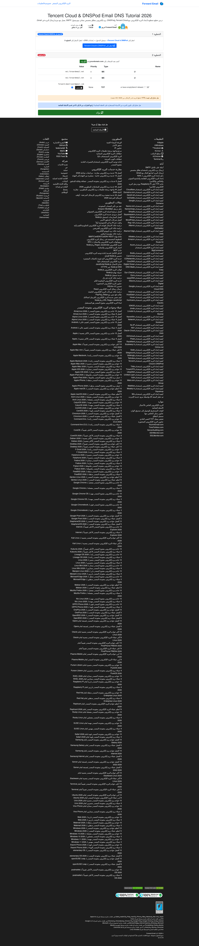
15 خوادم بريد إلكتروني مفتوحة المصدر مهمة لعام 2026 (98, 724)
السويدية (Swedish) (45, 201)
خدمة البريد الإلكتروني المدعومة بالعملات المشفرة (102, 258)
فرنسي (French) (43, 159)
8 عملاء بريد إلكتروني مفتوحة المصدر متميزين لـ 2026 (99, 562)
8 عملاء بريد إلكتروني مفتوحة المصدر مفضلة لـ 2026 (97, 399)
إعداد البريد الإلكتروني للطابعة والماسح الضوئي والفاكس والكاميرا (145, 179)
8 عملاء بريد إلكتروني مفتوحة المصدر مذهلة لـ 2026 (98, 474)
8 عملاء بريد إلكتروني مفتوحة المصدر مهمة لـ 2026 (98, 601)
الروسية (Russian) (42, 195)
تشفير (78, 88)
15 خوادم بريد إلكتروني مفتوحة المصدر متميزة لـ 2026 (96, 363)
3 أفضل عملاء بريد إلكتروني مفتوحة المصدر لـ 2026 (96, 518)
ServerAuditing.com (155, 430)
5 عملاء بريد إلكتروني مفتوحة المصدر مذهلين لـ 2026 (97, 580)
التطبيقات (158, 138)
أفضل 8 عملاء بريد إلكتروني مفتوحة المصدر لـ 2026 (97, 314)
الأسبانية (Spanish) (42, 198)
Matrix (62, 150)
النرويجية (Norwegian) (44, 184)
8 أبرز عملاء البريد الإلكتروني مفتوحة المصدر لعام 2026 (97, 661)
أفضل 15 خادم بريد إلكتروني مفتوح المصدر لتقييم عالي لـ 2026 (97, 323)
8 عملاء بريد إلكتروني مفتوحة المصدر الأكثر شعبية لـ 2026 (96, 441)
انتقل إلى (49, 34)
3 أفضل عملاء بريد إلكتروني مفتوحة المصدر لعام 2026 (96, 746)
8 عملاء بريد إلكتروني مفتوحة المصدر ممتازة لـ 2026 (98, 463)
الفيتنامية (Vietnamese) (44, 216)
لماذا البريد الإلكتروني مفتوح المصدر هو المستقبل (103, 302)
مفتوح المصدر (116, 164)
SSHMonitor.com (156, 432)
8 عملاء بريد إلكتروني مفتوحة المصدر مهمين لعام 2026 (98, 730)
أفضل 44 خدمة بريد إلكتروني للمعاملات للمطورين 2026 (100, 186)
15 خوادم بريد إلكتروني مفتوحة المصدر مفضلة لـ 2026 (96, 396)
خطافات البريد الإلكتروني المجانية (109, 153)
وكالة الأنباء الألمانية (60, 184)
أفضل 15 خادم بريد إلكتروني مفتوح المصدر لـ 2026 (98, 311)
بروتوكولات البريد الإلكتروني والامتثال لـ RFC (105, 242)
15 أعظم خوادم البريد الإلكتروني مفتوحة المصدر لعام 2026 (97, 705)
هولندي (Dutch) (44, 152)
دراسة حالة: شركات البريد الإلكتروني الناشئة (105, 291)
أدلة (161, 163)
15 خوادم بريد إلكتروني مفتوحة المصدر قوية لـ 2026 (98, 408)
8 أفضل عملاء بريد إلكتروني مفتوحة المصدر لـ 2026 (98, 618)
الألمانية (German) (42, 161)
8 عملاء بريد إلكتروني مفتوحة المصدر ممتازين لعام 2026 (97, 678)
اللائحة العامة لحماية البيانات (60, 179)
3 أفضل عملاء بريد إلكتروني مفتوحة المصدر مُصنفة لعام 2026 (97, 768)
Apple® (160, 142)
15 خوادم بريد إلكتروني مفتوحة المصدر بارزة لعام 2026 (97, 683)
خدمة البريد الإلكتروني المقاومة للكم (108, 280)
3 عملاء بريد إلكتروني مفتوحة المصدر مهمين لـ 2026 (96, 842)
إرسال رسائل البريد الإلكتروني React (108, 289)
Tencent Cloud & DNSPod (118, 40)
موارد (160, 401)
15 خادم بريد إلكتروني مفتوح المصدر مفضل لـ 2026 (98, 484)
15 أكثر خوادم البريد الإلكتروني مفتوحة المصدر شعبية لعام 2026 (97, 633)
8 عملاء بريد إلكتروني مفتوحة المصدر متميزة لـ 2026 (97, 457)
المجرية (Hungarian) (44, 167)
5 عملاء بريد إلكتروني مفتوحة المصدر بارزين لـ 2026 (100, 819)
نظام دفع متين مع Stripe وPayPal (109, 294)
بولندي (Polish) (44, 188)
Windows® (158, 145)
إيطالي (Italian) (44, 176)
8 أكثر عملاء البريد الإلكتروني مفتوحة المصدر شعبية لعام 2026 (97, 638)
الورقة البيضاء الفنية (114, 142)
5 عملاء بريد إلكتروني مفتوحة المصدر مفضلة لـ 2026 (97, 489)
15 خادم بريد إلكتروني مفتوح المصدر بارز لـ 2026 (97, 571)
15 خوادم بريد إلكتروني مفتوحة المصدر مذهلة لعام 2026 (99, 694)
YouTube (61, 153)
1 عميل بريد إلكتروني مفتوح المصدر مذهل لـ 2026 (97, 385)
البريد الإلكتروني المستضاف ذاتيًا (109, 156)
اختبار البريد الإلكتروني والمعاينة (110, 247)
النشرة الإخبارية (59, 142)
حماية (65, 170)
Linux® (158, 150)
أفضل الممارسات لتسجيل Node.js (108, 217)
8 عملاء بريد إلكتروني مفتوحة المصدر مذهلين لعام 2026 (99, 699)
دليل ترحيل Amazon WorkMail (110, 208)
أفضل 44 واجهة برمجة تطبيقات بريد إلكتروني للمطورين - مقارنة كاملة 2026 (97, 191)
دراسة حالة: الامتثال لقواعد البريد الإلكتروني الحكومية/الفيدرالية (98, 225)
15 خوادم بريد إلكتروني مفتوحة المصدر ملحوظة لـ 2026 (96, 374)
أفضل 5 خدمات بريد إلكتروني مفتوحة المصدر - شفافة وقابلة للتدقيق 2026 (96, 182)
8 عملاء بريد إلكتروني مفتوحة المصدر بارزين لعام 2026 (97, 688)
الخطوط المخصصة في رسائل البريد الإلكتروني (104, 239)
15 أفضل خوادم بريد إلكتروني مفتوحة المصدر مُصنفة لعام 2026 (97, 622)
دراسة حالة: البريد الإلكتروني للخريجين (107, 228)
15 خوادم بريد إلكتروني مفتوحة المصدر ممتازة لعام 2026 (97, 676)
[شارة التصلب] (159, 907)
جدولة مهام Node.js (114, 272)
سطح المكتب (156, 153)
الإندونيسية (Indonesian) (44, 172)
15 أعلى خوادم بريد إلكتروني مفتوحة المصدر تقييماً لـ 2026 (97, 345)
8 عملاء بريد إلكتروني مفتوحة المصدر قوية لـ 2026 (99, 410)
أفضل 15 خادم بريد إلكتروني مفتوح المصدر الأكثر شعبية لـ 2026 (97, 334)
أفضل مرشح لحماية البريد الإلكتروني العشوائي (104, 211)
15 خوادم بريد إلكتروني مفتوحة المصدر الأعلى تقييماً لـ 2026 (98, 431)
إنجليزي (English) (43, 154)
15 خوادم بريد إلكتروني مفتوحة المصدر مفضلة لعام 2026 (97, 713)
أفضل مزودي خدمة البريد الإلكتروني (108, 214)
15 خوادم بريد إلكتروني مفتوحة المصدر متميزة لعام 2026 (96, 666)
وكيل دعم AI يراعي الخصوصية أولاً (109, 222)
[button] (72, 87)
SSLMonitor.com (156, 435)
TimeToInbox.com (156, 427)
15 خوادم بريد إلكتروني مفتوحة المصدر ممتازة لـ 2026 (97, 369)
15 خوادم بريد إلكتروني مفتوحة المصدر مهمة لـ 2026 (98, 402)
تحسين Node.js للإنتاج (113, 255)
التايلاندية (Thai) (43, 205)
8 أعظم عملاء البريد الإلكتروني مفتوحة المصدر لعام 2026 (96, 709)
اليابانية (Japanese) (42, 178)
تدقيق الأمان (117, 145)
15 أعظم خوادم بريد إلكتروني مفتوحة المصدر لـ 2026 (98, 390)
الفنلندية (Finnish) (43, 157)
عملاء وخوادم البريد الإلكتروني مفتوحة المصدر (99, 307)
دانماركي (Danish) (42, 149)
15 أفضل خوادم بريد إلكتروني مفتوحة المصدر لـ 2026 (97, 413)
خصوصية (47, 3)
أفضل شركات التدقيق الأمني (111, 220)
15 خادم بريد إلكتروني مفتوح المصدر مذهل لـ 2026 (96, 576)
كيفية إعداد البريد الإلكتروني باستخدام (144, 189)
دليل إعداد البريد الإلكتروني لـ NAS (150, 175)
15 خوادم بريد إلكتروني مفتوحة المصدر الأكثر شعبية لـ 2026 (96, 438)
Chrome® (157, 156)
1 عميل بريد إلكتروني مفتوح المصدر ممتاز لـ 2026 (98, 372)
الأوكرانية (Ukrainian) (45, 211)
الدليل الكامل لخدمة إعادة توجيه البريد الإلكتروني (103, 253)
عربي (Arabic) (44, 142)
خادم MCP (117, 250)
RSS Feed (60, 156)
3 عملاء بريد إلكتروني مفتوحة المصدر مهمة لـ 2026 (98, 405)
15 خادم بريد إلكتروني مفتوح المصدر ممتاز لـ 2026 (98, 565)
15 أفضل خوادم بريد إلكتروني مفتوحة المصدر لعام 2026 (98, 741)
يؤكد (82, 61)
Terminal (157, 159)
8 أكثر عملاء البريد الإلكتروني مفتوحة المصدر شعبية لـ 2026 (97, 544)
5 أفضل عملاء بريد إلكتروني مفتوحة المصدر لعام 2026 (96, 757)
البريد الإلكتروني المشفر (61, 3)
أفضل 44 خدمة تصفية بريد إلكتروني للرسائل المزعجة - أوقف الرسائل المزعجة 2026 (99, 196)
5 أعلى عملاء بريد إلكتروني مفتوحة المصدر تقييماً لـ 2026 (96, 351)
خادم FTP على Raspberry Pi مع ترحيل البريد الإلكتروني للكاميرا (146, 185)
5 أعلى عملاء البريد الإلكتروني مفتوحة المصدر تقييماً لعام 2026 (96, 790)
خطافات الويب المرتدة (113, 159)
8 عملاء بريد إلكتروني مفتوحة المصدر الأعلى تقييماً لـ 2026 (96, 435)
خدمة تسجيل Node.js (113, 275)
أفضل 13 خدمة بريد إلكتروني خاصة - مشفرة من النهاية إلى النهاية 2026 (97, 177)
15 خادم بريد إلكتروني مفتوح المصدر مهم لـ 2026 (97, 495)
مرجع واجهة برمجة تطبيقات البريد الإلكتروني (105, 150)
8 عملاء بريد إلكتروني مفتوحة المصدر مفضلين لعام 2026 (97, 719)
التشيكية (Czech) (43, 147)
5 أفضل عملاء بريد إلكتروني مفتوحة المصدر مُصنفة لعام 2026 (98, 627)
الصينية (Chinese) (43, 145)
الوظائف (64, 192)
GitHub (62, 145)
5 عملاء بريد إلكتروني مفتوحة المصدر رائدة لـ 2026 (96, 361)
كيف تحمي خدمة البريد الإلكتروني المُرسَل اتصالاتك (102, 297)
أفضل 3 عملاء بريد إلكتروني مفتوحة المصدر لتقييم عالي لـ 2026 (96, 329)
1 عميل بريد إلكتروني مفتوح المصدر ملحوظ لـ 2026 (97, 377)
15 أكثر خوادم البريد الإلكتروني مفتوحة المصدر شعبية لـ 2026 (96, 539)
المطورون (117, 138)
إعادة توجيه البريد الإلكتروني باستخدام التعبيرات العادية (101, 161)
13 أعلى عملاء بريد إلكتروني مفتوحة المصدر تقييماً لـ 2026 (96, 446)
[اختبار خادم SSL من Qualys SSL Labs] (154, 888)
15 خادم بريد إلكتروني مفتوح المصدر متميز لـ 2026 (100, 560)
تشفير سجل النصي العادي (151, 419)
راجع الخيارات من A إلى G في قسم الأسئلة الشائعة (75, 105)
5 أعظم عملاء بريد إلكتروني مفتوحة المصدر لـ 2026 (96, 394)
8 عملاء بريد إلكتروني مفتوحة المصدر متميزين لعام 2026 (96, 672)
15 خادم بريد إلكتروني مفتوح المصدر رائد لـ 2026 (98, 554)
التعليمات (40, 3)
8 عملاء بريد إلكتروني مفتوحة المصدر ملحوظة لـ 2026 (98, 468)
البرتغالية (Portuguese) (44, 191)
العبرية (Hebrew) (43, 164)
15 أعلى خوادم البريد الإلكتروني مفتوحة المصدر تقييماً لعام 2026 (100, 644)
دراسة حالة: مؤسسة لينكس (111, 233)
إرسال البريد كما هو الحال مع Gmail (149, 173)
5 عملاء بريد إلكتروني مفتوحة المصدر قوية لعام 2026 (99, 737)
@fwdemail (60, 148)
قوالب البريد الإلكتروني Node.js (110, 269)
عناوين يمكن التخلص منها (153, 413)
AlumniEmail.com (156, 424)
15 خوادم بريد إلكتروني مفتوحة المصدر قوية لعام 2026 (98, 734)
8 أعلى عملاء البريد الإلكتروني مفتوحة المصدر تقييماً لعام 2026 (100, 649)
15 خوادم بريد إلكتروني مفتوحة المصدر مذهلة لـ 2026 (98, 381)
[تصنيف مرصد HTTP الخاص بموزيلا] (133, 888)
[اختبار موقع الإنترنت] (150, 895)
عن (66, 167)
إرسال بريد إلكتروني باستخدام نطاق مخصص (146, 170)
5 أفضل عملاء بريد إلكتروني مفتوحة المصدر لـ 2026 (97, 416)
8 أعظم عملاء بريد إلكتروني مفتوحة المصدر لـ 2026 (96, 479)
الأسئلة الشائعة (99, 129)
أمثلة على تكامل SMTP (154, 167)
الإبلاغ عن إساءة (62, 186)
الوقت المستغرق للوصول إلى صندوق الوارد (147, 410)
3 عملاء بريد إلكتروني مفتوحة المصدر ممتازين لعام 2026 (97, 813)
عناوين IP (118, 148)
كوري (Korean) (43, 181)
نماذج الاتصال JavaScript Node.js (109, 264)
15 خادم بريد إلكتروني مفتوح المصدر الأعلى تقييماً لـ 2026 (99, 528)
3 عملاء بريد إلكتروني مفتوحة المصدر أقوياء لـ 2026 (96, 847)
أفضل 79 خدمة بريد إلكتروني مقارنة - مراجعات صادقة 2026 (99, 173)
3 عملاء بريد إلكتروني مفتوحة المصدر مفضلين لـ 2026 (96, 836)
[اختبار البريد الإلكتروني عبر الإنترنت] (127, 895)
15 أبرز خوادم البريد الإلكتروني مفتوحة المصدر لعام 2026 (96, 655)
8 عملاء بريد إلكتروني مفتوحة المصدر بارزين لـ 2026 (96, 573)
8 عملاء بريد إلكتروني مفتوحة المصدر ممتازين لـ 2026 (97, 568)
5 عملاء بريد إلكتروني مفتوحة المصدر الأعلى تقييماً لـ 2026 (99, 533)
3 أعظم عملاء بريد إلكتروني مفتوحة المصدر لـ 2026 (98, 831)
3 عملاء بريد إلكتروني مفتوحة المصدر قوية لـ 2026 (96, 511)
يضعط (65, 189)
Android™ (156, 148)
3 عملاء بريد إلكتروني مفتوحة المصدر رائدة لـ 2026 (99, 452)
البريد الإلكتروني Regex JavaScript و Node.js (104, 244)
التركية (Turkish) (43, 207)
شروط (65, 175)
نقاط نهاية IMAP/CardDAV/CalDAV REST (105, 236)
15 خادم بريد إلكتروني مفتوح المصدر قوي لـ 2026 (96, 506)
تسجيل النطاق (158, 416)
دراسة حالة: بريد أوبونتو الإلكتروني (109, 231)
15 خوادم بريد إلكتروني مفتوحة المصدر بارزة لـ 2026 (100, 817)
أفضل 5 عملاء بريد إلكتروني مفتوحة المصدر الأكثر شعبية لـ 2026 (97, 340)
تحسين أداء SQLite (114, 286)
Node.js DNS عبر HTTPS (111, 267)
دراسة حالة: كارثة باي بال (112, 278)
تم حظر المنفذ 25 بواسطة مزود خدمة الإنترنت (146, 396)
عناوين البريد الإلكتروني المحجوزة (150, 421)
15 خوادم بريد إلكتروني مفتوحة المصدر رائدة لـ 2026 (97, 356)
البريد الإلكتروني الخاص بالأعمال (151, 405)
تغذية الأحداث (63, 164)
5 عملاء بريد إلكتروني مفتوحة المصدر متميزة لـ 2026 (97, 366)
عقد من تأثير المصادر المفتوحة (110, 206)
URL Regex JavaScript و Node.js (108, 300)
